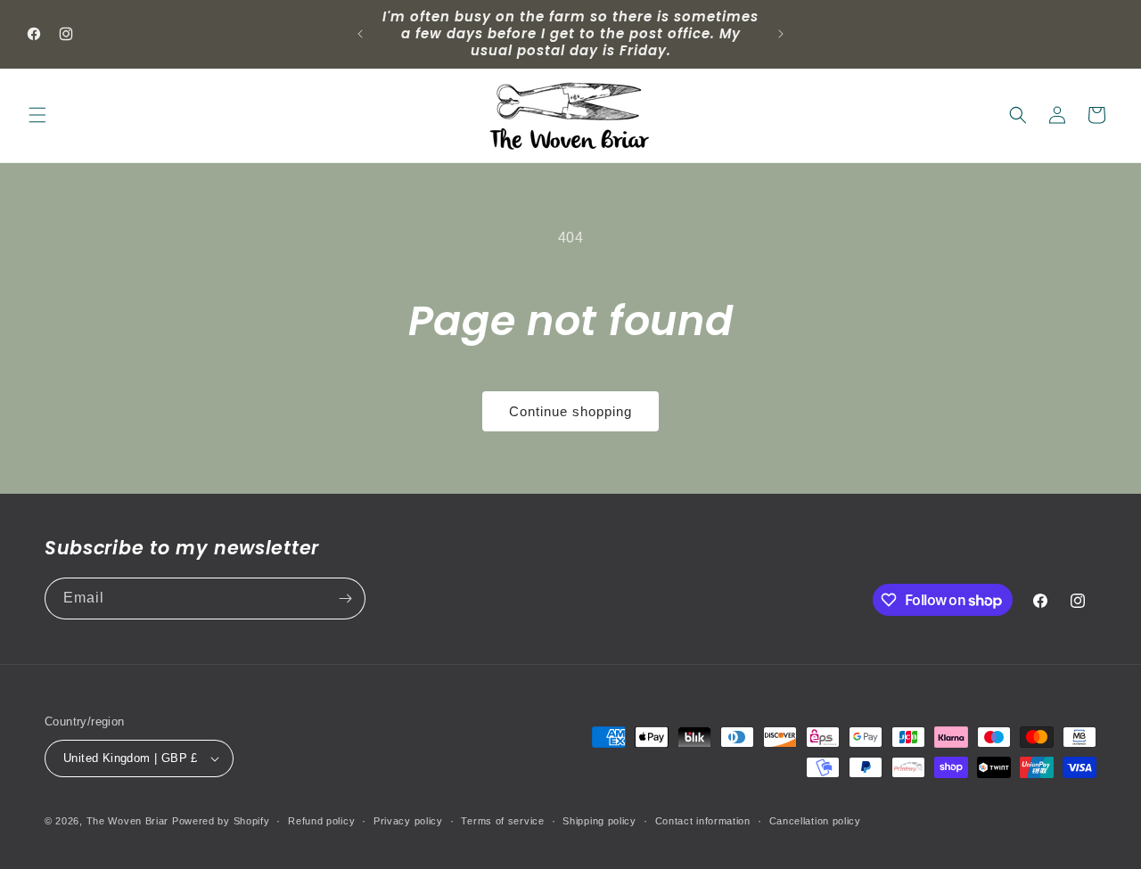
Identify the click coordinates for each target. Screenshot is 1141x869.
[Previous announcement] (360, 34)
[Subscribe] (345, 598)
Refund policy (321, 821)
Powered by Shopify (221, 821)
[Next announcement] (780, 34)
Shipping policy (599, 821)
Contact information (703, 821)
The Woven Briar (127, 821)
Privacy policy (408, 821)
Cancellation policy (815, 821)
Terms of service (502, 821)
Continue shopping (570, 411)
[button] (37, 115)
